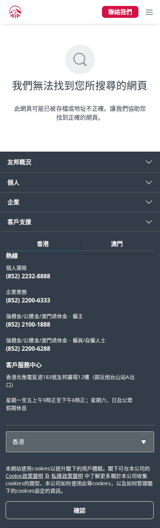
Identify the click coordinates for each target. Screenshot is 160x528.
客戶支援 (19, 222)
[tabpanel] (80, 335)
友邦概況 (19, 162)
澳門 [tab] (117, 244)
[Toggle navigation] (149, 12)
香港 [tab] (43, 244)
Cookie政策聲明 (24, 475)
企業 (13, 202)
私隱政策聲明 (67, 475)
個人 (13, 182)
